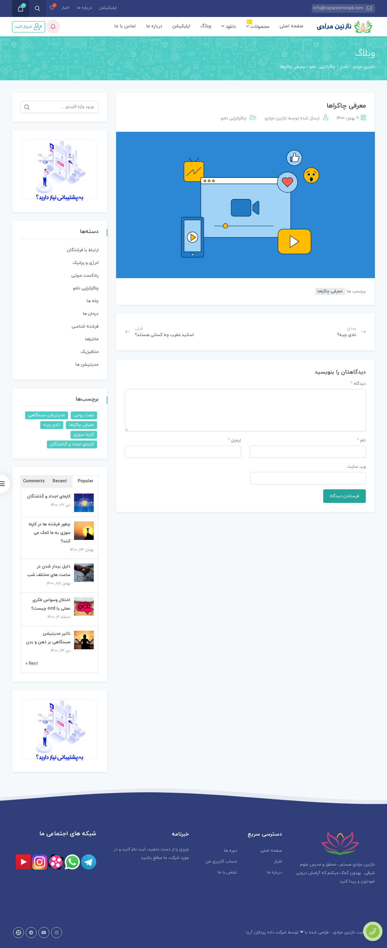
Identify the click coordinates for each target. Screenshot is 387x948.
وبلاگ (205, 26)
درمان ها (91, 314)
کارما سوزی (83, 434)
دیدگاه (358, 384)
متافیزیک (90, 352)
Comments (34, 481)
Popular (85, 481)
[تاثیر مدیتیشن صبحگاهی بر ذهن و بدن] (84, 640)
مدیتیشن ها (87, 365)
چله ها (93, 301)
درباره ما (84, 8)
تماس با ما (125, 26)
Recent (60, 481)
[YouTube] (43, 932)
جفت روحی (84, 415)
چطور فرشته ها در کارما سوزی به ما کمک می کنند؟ (49, 532)
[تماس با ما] (372, 931)
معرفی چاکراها (330, 291)
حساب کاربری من (221, 861)
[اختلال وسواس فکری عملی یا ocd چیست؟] (84, 607)
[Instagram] (56, 932)
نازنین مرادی (276, 118)
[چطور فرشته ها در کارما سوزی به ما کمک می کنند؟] (84, 531)
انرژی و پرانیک (86, 263)
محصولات (258, 26)
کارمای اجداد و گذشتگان (72, 444)
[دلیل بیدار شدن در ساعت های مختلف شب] (84, 573)
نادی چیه (51, 425)
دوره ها (230, 850)
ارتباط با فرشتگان (83, 250)
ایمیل (234, 440)
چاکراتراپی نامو (233, 118)
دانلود (230, 27)
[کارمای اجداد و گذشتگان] (84, 503)
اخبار (65, 8)
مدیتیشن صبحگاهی (46, 415)
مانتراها (92, 339)
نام (361, 440)
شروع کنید (23, 26)
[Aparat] (18, 932)
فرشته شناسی (85, 326)
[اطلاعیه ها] (53, 27)
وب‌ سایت (356, 467)
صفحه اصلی (291, 26)
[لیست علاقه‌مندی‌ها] (52, 8)
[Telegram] (31, 932)
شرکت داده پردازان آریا (266, 932)
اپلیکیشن (108, 8)
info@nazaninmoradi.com (338, 8)
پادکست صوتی (85, 275)
